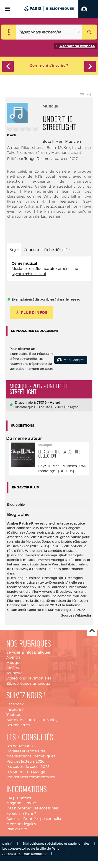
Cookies (13, 818)
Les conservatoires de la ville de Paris (30, 848)
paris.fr (7, 843)
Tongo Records (38, 159)
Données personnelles (42, 818)
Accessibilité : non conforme (24, 854)
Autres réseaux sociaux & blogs (32, 720)
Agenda (13, 657)
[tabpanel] (49, 269)
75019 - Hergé (48, 402)
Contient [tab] (31, 250)
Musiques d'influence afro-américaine (45, 268)
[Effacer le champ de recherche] (79, 32)
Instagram (15, 709)
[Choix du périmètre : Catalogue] (8, 32)
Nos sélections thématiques (30, 756)
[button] (88, 9)
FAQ (10, 798)
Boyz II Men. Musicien (62, 141)
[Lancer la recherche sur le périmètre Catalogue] (89, 32)
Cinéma (13, 668)
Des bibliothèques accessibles (32, 808)
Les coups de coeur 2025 (27, 766)
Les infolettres (18, 725)
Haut (92, 631)
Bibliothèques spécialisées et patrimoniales (56, 843)
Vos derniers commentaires (30, 777)
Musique (13, 662)
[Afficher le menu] (7, 9)
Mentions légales (21, 824)
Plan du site (16, 829)
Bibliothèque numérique (28, 683)
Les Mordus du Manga (25, 772)
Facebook (15, 704)
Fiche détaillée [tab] (57, 250)
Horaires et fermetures (25, 751)
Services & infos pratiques (28, 652)
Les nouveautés (19, 746)
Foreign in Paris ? (21, 813)
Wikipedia (83, 615)
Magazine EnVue (21, 803)
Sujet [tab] (14, 250)
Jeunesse (14, 673)
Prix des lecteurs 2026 (25, 761)
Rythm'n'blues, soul (29, 274)
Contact (24, 798)
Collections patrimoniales (28, 678)
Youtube (13, 714)
